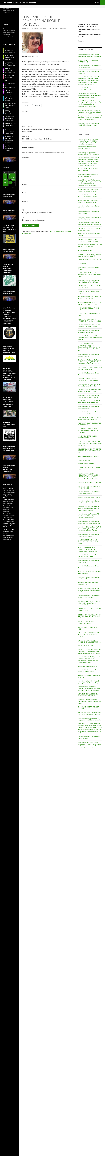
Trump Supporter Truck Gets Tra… (9, 57)
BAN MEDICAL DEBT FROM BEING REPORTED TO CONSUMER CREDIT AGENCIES (90, 443)
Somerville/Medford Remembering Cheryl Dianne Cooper (88, 535)
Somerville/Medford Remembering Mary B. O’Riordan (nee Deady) (88, 124)
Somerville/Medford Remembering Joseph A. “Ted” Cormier (88, 596)
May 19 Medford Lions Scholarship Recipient (37, 138)
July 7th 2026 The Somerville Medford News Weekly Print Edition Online (90, 401)
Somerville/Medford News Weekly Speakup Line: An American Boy (88, 682)
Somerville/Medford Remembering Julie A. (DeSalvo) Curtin (88, 555)
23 (5, 182)
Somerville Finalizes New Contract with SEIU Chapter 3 (88, 89)
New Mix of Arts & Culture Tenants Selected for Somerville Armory (89, 190)
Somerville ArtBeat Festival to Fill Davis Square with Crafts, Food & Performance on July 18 (88, 508)
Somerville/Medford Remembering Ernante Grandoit (88, 355)
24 (7, 182)
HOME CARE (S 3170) (85, 250)
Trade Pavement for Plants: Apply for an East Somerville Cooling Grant (89, 418)
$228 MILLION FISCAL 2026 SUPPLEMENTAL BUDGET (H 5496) (89, 641)
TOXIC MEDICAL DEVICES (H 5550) (89, 260)
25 (9, 182)
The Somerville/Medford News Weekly (19, 2)
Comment (26, 158)
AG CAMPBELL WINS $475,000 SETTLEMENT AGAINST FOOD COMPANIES (88, 430)
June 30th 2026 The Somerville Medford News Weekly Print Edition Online (89, 541)
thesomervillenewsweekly (43, 28)
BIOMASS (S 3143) (84, 460)
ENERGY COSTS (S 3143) (86, 464)
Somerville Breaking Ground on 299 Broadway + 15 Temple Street (89, 325)
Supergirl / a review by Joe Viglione (89, 497)
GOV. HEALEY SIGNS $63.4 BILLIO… (10, 125)
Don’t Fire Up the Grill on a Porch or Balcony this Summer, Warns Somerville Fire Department (89, 603)
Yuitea (6, 68)
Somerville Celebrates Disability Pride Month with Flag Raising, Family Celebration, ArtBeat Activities (90, 529)
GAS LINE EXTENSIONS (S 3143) (88, 456)
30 (5, 185)
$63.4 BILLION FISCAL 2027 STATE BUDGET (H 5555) (89, 487)
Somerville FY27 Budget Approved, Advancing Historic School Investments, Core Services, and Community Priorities (89, 659)
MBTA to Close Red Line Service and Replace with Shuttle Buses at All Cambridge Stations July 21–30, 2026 (89, 651)
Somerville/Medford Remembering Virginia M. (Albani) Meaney (88, 671)
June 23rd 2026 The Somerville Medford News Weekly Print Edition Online (89, 701)
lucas (6, 49)
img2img (7, 75)
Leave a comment (60, 28)
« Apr (5, 187)
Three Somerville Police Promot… (10, 105)
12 (11, 177)
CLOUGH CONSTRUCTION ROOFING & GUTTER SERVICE (88, 379)
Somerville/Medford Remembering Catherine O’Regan (88, 407)
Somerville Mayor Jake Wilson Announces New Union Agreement (89, 153)
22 (4, 182)
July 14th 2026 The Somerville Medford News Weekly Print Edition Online (89, 274)
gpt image (7, 103)
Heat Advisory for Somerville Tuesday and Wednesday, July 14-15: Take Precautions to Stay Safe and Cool (90, 362)
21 (14, 180)
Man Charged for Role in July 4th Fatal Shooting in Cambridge (90, 368)
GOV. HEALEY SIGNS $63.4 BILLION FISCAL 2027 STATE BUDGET (89, 303)
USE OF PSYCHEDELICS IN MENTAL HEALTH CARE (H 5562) (89, 298)
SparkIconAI (8, 136)
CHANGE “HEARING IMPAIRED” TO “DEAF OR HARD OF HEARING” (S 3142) (89, 451)
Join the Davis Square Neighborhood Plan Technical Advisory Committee (89, 713)
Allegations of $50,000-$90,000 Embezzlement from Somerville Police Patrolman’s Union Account (89, 95)
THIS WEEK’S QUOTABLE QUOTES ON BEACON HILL (89, 229)
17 (7, 180)
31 (7, 185)
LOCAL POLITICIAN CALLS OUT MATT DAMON (8, 531)
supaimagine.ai (9, 97)
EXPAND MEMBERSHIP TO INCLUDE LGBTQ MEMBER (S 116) (90, 246)
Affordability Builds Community (88, 666)
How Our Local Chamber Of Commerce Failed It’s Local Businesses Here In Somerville (87, 549)
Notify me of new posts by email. (33, 220)
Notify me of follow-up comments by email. (37, 212)
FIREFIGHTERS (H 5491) (85, 646)
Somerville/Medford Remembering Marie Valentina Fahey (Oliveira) (88, 396)
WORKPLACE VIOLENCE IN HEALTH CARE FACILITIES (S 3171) (90, 255)
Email (24, 193)
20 (13, 180)
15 (4, 180)
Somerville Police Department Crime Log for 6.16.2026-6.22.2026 (89, 390)
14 (14, 177)
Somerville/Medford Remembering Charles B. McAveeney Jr (88, 492)
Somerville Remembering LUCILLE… (9, 140)
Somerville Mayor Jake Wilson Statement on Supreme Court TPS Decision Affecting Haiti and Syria (89, 688)
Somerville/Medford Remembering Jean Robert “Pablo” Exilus (88, 502)
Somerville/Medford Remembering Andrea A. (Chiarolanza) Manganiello (89, 522)
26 (11, 182)
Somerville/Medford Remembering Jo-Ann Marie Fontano (90, 66)
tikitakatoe (8, 123)
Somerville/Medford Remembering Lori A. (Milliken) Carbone (88, 331)
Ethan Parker (8, 116)
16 (5, 180)
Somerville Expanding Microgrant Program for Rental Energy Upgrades (89, 719)
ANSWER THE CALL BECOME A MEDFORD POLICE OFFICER (88, 695)
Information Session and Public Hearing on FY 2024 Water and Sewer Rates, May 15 (45, 129)
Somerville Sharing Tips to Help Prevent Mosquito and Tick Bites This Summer (90, 337)
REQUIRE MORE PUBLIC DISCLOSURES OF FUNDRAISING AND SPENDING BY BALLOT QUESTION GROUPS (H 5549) (89, 476)
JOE (6, 83)
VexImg (7, 145)
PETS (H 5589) (82, 263)
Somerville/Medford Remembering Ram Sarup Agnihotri (88, 413)
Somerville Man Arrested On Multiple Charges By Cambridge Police (89, 385)
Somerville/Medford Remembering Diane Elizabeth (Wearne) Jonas (88, 281)
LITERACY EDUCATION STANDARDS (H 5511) (86, 622)
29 (4, 185)
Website (25, 201)
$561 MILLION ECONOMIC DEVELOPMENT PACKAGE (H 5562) (89, 320)
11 (9, 177)
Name (24, 184)
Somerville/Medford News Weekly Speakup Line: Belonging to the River (89, 55)
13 (13, 177)
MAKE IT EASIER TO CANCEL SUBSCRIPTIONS (87, 437)
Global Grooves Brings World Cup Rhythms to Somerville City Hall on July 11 (89, 590)
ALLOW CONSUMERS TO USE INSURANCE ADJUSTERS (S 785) (88, 240)
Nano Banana (8, 62)
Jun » (13, 187)
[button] (9, 159)
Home (97, 2)
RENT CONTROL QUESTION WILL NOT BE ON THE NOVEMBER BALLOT (89, 634)
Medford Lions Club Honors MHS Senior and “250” (88, 583)
